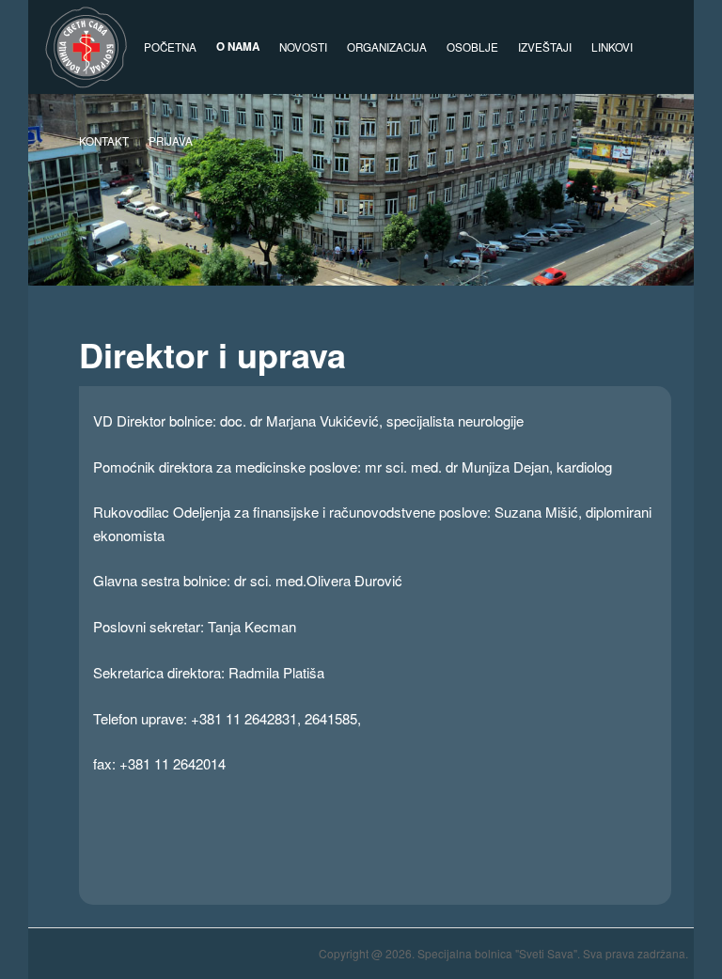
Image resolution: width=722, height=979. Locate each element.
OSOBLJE (472, 46)
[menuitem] (170, 141)
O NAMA (237, 46)
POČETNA (170, 46)
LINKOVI (612, 46)
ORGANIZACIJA (387, 46)
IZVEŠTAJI (545, 46)
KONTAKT (104, 140)
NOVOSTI (303, 46)
